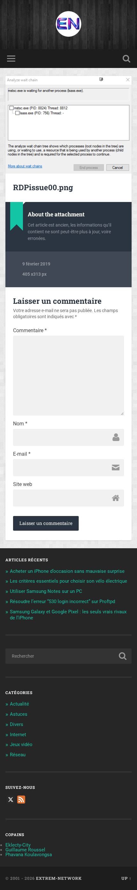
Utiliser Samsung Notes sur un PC (46, 591)
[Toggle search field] (126, 58)
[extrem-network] (68, 24)
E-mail (22, 454)
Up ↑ (126, 878)
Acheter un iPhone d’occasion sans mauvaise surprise (67, 571)
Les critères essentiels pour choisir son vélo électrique (68, 581)
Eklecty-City (18, 845)
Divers (16, 724)
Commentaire (30, 330)
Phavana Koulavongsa (28, 854)
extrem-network (59, 878)
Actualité (19, 704)
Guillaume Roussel (25, 850)
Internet (18, 734)
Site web (22, 484)
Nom (20, 423)
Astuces (18, 714)
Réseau (17, 755)
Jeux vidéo (21, 744)
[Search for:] (68, 656)
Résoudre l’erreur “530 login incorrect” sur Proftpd (62, 601)
